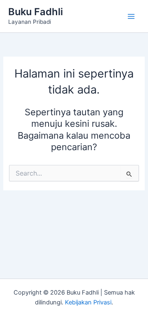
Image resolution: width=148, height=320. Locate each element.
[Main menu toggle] (131, 16)
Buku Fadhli (35, 12)
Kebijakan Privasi (88, 302)
